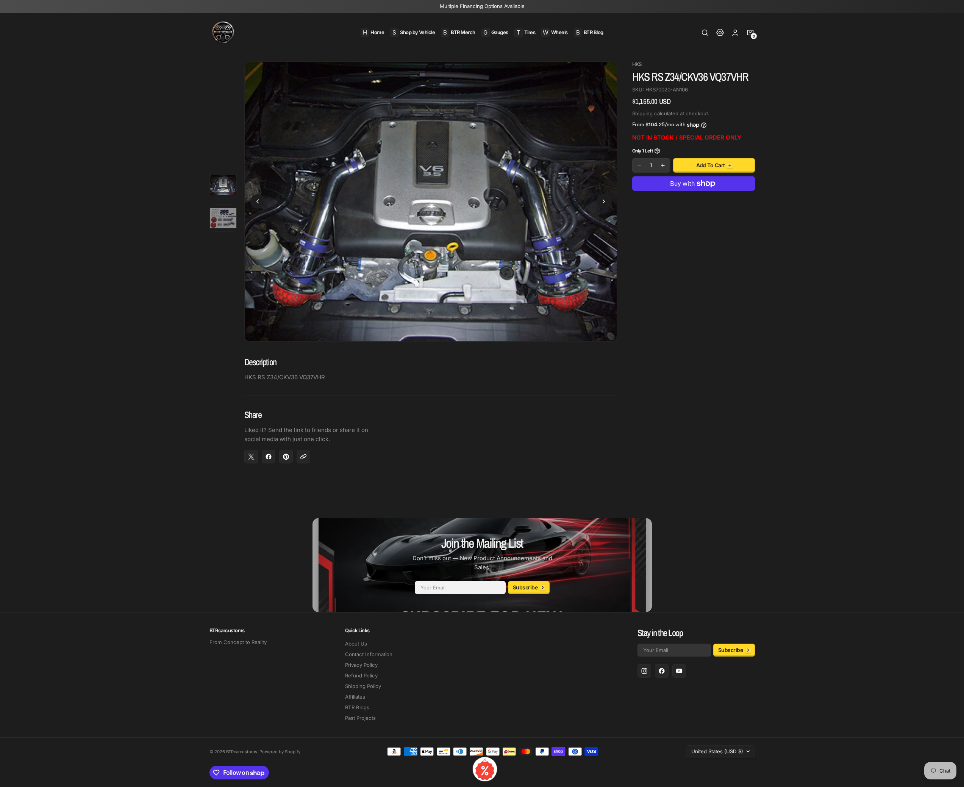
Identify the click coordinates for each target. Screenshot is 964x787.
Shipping (642, 113)
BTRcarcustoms (241, 751)
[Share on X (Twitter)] (251, 456)
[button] (704, 32)
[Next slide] (604, 201)
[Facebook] (662, 671)
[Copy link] (303, 456)
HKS (637, 64)
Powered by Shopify (279, 751)
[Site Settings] (720, 32)
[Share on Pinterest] (286, 456)
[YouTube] (679, 671)
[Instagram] (644, 671)
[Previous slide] (257, 201)
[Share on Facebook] (268, 456)
